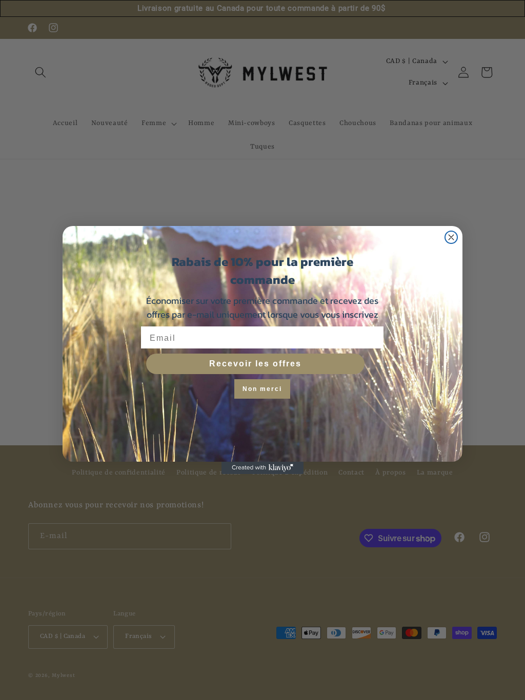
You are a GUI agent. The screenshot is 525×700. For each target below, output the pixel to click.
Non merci (262, 389)
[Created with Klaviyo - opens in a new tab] (262, 468)
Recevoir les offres (255, 363)
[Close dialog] (451, 237)
